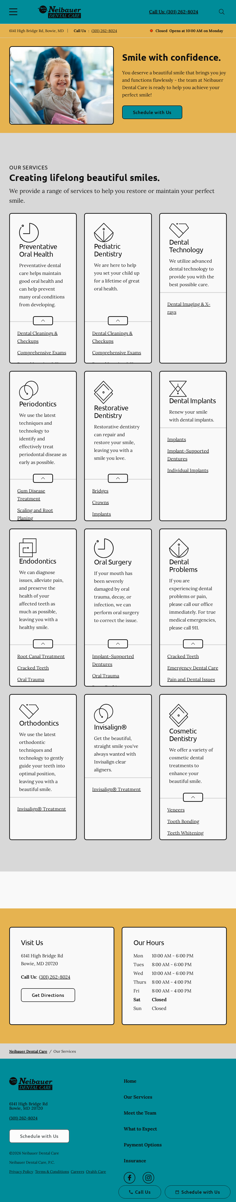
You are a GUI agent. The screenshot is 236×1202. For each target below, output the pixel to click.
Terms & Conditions (52, 1171)
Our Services (138, 1097)
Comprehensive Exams (41, 352)
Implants (101, 514)
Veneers (176, 810)
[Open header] (14, 12)
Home (130, 1081)
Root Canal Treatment (41, 656)
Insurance (135, 1160)
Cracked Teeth (33, 668)
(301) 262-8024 (104, 30)
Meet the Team (140, 1113)
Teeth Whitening (185, 833)
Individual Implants (187, 470)
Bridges (100, 491)
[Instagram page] (148, 1178)
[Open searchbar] (222, 12)
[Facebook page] (129, 1178)
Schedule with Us (152, 112)
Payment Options (143, 1145)
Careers (77, 1171)
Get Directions (48, 995)
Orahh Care (96, 1171)
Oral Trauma (30, 679)
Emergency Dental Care (192, 668)
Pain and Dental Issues (191, 679)
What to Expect (140, 1129)
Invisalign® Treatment (41, 809)
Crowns (100, 502)
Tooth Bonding (183, 821)
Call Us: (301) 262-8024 (173, 12)
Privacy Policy (21, 1171)
